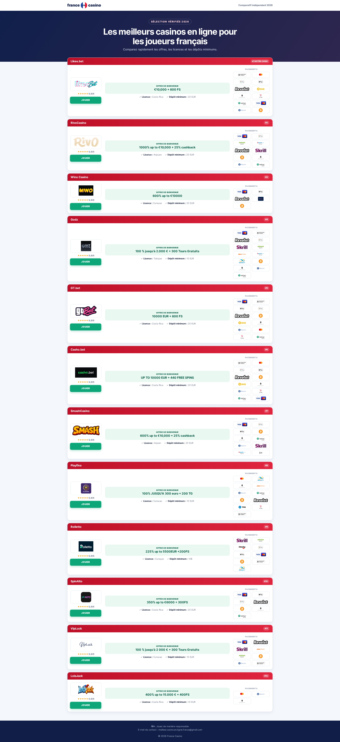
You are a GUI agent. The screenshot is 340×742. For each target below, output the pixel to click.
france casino (84, 5)
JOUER (86, 100)
